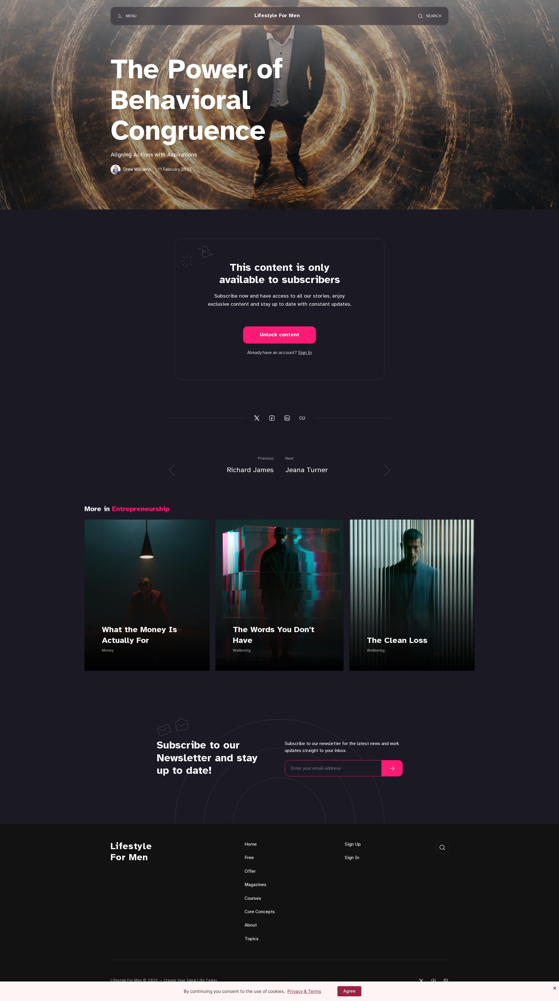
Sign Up (353, 844)
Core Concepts (260, 911)
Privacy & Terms (304, 991)
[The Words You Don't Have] (279, 595)
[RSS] (445, 980)
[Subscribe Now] (392, 768)
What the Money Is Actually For (139, 635)
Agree (349, 991)
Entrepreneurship (140, 509)
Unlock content (279, 335)
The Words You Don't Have (273, 635)
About (251, 925)
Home (251, 844)
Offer (250, 871)
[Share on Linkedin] (287, 418)
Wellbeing (242, 650)
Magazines (255, 884)
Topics (252, 938)
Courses (253, 898)
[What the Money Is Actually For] (147, 595)
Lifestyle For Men (131, 852)
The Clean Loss (397, 640)
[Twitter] (421, 980)
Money (108, 650)
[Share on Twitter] (256, 418)
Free (249, 857)
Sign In (305, 353)
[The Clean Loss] (412, 595)
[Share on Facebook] (272, 418)
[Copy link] (302, 418)
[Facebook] (433, 980)
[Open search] (442, 847)
